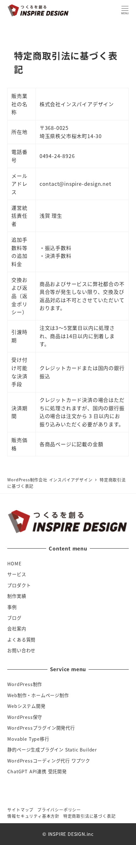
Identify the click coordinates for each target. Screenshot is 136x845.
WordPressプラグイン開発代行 (41, 728)
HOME (14, 563)
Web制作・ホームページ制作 (38, 695)
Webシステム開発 (26, 706)
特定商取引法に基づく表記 (89, 816)
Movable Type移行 (28, 739)
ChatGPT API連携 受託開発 (36, 771)
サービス (16, 574)
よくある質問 (21, 639)
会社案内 (16, 628)
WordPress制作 (24, 684)
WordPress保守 (24, 717)
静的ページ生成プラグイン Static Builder (52, 749)
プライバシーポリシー (59, 809)
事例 (12, 607)
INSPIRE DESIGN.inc (71, 834)
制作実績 (16, 596)
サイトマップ (20, 809)
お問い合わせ (21, 650)
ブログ (14, 618)
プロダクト (19, 585)
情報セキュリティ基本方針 (33, 816)
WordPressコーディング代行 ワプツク (48, 760)
